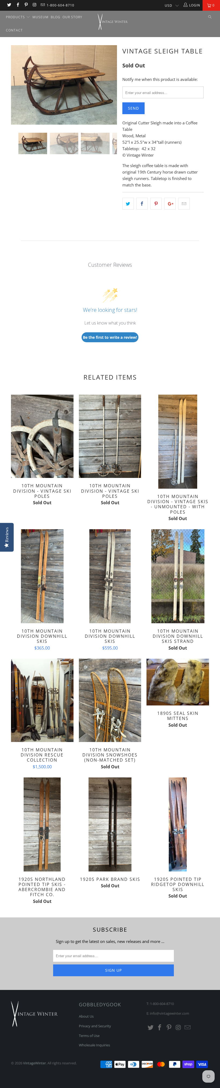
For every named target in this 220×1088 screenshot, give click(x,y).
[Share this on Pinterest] (156, 204)
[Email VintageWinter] (42, 5)
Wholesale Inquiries (94, 1045)
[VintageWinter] (112, 22)
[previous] (16, 89)
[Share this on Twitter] (128, 204)
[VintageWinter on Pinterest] (26, 5)
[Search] (210, 17)
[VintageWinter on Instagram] (34, 5)
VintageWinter (34, 1063)
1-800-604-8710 (60, 5)
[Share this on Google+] (170, 204)
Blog (55, 17)
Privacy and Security (95, 1026)
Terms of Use (89, 1035)
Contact (14, 30)
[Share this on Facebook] (142, 204)
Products (16, 17)
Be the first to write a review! (110, 337)
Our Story (72, 17)
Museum (40, 17)
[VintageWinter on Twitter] (9, 5)
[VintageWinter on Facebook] (17, 5)
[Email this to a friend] (184, 204)
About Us (86, 1016)
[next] (111, 89)
